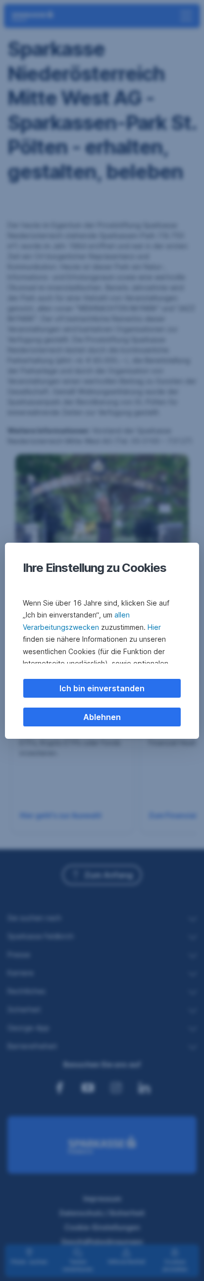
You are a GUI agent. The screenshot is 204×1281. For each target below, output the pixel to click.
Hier (154, 627)
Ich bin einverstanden (102, 688)
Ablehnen (102, 717)
